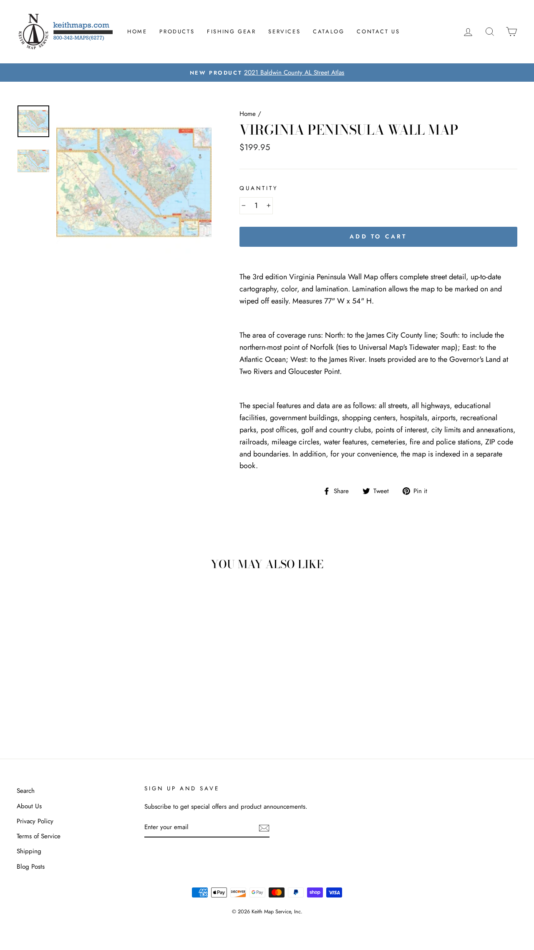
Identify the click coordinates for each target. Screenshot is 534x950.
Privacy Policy (35, 821)
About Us (29, 806)
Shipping (29, 851)
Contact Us (378, 31)
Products (176, 31)
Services (284, 31)
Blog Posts (31, 866)
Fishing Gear (231, 31)
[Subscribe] (264, 828)
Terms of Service (38, 836)
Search (26, 790)
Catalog (328, 31)
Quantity (258, 188)
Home (137, 31)
